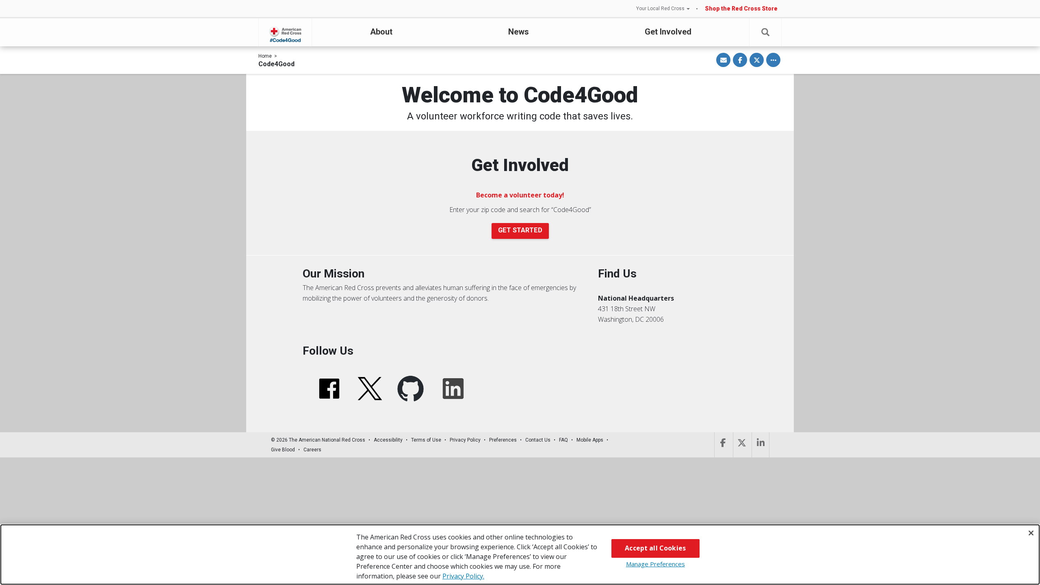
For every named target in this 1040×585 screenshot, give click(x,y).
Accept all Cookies (655, 548)
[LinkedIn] (760, 444)
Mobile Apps (589, 440)
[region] (520, 554)
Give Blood (283, 450)
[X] (741, 444)
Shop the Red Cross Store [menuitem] (741, 8)
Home (265, 56)
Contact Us (537, 440)
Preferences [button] (503, 440)
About (381, 32)
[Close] (1031, 533)
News (518, 32)
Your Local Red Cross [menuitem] (660, 8)
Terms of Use (426, 440)
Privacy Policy (465, 440)
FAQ (563, 440)
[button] (765, 32)
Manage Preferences (655, 564)
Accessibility (388, 440)
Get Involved (668, 32)
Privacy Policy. (463, 576)
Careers (312, 450)
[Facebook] (723, 444)
